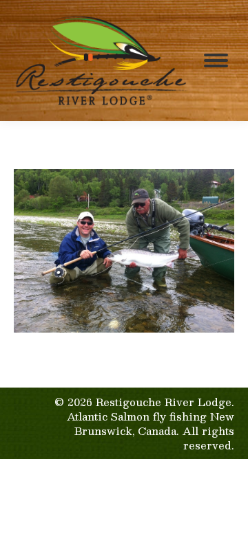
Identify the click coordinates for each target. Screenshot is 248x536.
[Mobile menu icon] (216, 60)
